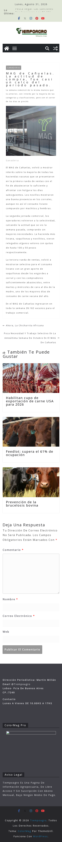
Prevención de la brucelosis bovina (22, 504)
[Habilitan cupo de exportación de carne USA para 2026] (31, 365)
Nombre (10, 599)
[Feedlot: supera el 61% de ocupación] (31, 419)
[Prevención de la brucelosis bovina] (31, 469)
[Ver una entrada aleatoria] (55, 48)
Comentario (13, 550)
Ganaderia (13, 68)
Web (6, 632)
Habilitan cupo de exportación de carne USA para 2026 (30, 401)
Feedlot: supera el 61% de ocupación (29, 453)
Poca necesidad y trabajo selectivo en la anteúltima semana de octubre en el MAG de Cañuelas (30, 338)
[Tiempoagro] (7, 48)
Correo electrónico (19, 616)
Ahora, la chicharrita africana (25, 325)
